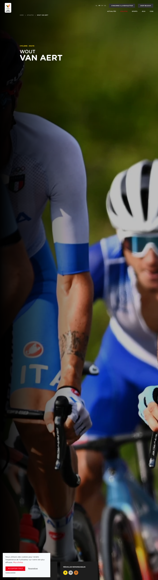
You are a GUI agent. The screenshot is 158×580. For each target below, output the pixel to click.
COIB (151, 11)
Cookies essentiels (10, 572)
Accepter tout (15, 568)
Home (22, 15)
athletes (30, 15)
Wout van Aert (42, 15)
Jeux (143, 11)
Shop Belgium (145, 5)
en (102, 5)
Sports (134, 11)
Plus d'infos (18, 562)
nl (96, 5)
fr (99, 5)
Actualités (111, 11)
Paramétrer (33, 568)
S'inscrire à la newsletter (122, 5)
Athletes (123, 11)
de (105, 5)
